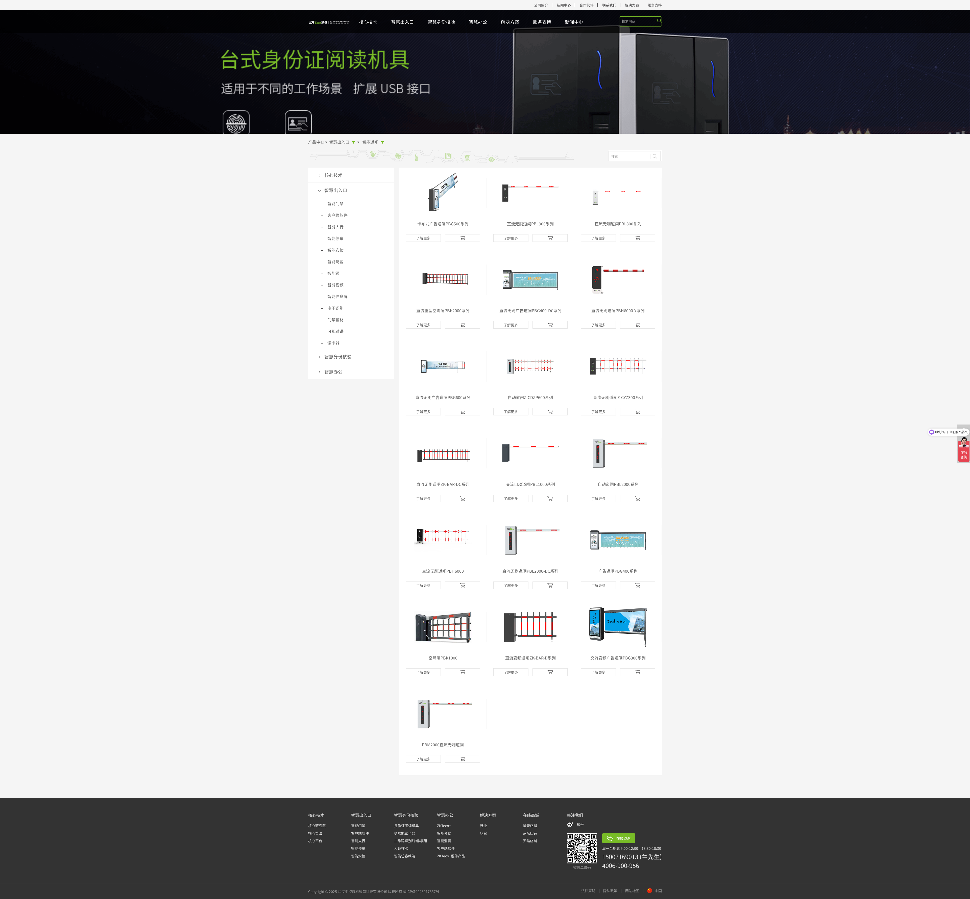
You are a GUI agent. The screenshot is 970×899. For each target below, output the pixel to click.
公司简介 (541, 5)
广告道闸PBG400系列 (618, 571)
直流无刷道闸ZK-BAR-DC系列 (442, 484)
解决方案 (632, 5)
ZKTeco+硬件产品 (451, 855)
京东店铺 (530, 833)
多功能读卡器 (404, 833)
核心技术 (368, 21)
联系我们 (609, 5)
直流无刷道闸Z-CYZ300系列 (618, 397)
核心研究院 (317, 825)
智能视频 (394, 175)
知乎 (580, 824)
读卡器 (333, 343)
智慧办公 (478, 21)
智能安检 (335, 250)
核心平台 (315, 840)
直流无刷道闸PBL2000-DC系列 (530, 571)
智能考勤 (444, 833)
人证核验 (401, 848)
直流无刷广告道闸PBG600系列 (443, 397)
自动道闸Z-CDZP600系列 (530, 397)
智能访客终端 (404, 855)
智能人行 (335, 227)
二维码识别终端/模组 (410, 840)
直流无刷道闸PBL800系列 (618, 224)
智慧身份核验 (441, 21)
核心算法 (315, 833)
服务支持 (655, 5)
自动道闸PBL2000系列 (618, 484)
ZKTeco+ (444, 825)
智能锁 (333, 273)
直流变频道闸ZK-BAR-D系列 (530, 658)
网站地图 (632, 891)
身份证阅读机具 (406, 825)
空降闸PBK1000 (442, 658)
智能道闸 (373, 142)
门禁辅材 (335, 319)
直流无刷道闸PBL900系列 (530, 224)
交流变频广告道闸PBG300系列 (618, 658)
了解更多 (423, 238)
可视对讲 (335, 331)
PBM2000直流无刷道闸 (443, 745)
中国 (658, 890)
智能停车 (335, 238)
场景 (483, 833)
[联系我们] (462, 238)
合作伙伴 (586, 5)
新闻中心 (564, 5)
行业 (483, 825)
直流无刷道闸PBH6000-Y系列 (618, 310)
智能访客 (394, 168)
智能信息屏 (337, 296)
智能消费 (444, 840)
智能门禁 (335, 203)
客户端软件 (337, 215)
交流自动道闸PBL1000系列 (530, 484)
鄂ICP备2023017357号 (421, 891)
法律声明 (588, 891)
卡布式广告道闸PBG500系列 (443, 224)
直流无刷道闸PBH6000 (443, 571)
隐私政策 (610, 891)
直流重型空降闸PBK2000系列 (443, 310)
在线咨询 (623, 838)
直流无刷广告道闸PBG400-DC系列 (530, 310)
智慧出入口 (402, 21)
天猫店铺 (530, 840)
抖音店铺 (530, 825)
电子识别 (394, 183)
